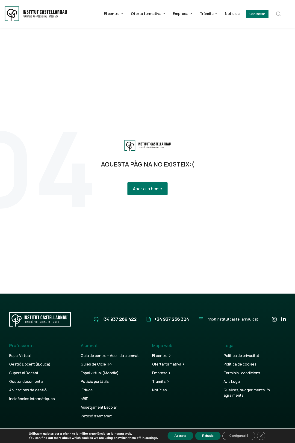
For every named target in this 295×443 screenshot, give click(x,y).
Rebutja (208, 436)
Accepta (180, 436)
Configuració (238, 436)
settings (151, 438)
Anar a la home (147, 188)
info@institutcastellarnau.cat (232, 319)
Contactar (257, 14)
